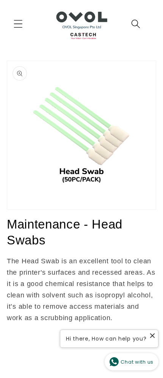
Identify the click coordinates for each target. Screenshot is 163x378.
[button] (136, 24)
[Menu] (18, 24)
